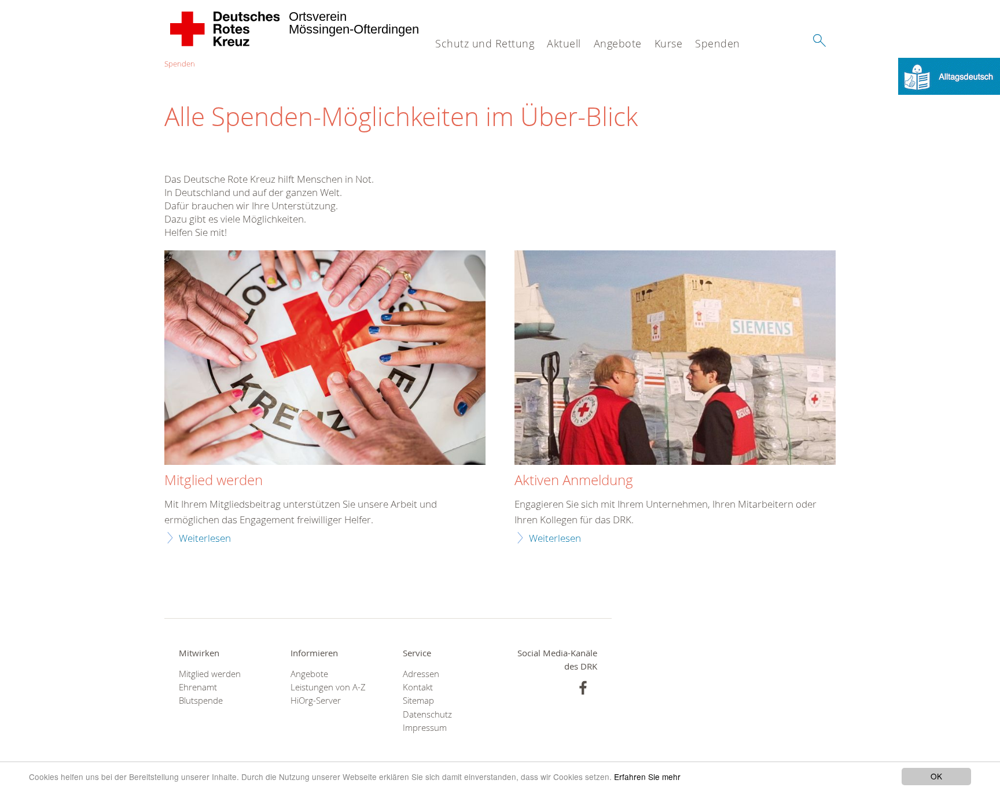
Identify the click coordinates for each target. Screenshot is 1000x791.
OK (936, 776)
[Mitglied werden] (325, 359)
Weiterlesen (205, 538)
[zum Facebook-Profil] (583, 688)
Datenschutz (427, 714)
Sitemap (418, 700)
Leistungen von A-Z (328, 687)
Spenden (717, 43)
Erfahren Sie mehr (647, 776)
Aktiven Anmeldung (573, 480)
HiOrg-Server (316, 700)
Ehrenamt (198, 687)
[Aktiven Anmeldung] (675, 359)
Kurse (669, 43)
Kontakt (418, 687)
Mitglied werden (213, 480)
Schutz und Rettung (484, 43)
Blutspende (201, 700)
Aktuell (564, 43)
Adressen (421, 673)
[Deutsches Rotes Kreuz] (225, 29)
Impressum (425, 727)
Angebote (618, 43)
